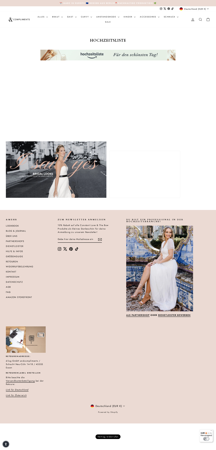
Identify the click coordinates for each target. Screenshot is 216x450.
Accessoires (148, 16)
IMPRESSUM (12, 276)
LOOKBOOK (12, 225)
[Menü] (211, 431)
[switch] (206, 439)
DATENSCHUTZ (14, 281)
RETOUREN (12, 261)
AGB (8, 286)
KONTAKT (11, 271)
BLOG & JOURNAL (16, 230)
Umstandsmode (106, 16)
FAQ (8, 292)
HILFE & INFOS (14, 251)
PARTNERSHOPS (15, 241)
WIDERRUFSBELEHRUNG (19, 266)
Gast (70, 16)
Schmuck (170, 16)
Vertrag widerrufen (108, 436)
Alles (42, 16)
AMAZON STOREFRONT (19, 297)
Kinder (128, 16)
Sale (108, 22)
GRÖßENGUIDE (14, 256)
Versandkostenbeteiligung (20, 380)
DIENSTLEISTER (15, 246)
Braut (56, 16)
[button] (5, 444)
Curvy (85, 16)
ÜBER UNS (11, 236)
